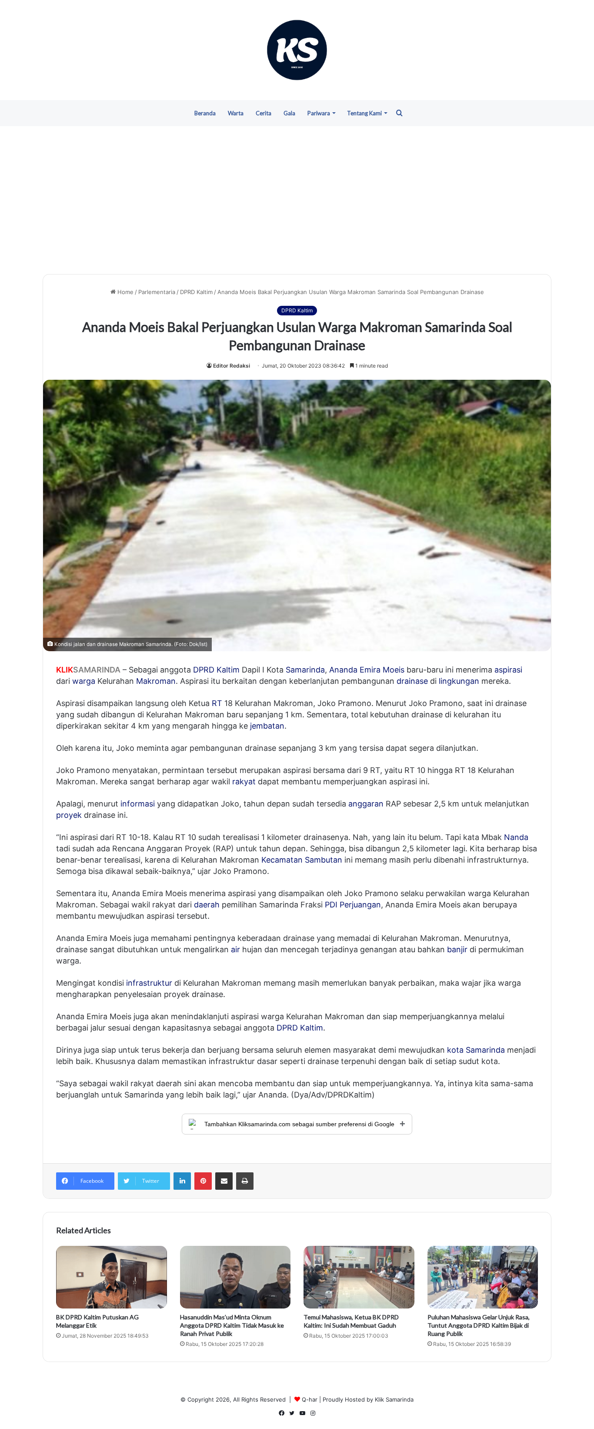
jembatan (267, 725)
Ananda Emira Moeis (366, 669)
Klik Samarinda (394, 1399)
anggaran (366, 803)
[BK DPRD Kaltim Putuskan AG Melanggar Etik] (111, 1277)
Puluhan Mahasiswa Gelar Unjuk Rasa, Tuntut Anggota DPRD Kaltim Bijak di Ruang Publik (478, 1325)
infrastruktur (149, 982)
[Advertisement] (297, 200)
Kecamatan (282, 859)
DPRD (203, 669)
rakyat (244, 781)
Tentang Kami (364, 113)
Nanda (516, 837)
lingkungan (459, 681)
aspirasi (508, 669)
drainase (412, 681)
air (235, 949)
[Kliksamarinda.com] (297, 50)
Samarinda (305, 669)
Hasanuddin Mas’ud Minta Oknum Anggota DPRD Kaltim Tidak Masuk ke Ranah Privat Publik (232, 1325)
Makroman (156, 681)
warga (83, 681)
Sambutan (323, 859)
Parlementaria (156, 291)
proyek (69, 815)
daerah (207, 904)
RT (217, 703)
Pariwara (318, 113)
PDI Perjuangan (353, 904)
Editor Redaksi (231, 365)
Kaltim (228, 669)
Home (124, 291)
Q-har (309, 1399)
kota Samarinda (476, 1049)
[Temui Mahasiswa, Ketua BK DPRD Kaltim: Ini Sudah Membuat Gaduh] (359, 1277)
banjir (457, 949)
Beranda (205, 113)
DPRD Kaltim (196, 291)
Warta (236, 113)
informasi (137, 803)
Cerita (263, 113)
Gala (289, 113)
